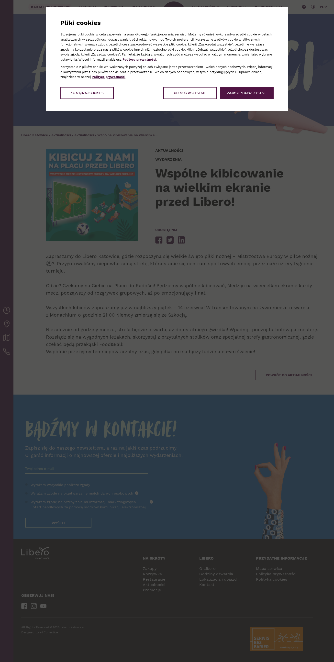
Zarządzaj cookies (87, 93)
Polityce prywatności (139, 59)
